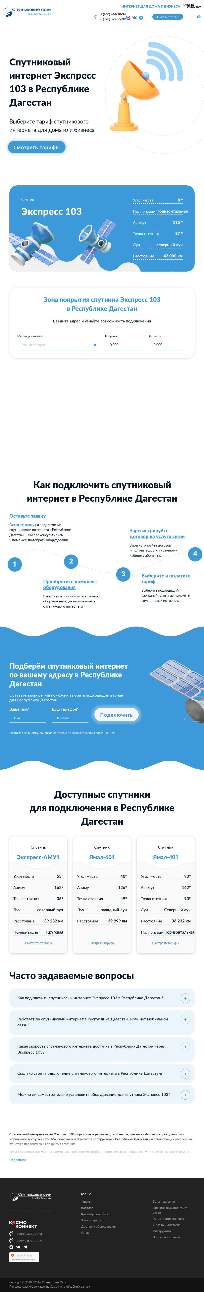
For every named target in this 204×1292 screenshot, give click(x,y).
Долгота (155, 336)
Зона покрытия (92, 1220)
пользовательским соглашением (91, 732)
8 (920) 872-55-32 (113, 19)
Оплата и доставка (166, 1225)
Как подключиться (95, 1214)
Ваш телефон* (65, 710)
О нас (85, 1232)
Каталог (87, 1208)
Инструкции (162, 1231)
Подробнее (17, 1160)
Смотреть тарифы (38, 943)
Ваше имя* (19, 710)
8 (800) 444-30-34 (113, 14)
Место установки (30, 336)
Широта (111, 336)
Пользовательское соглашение (29, 1286)
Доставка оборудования (99, 1226)
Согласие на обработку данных (70, 1286)
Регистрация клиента (168, 1218)
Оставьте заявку (27, 516)
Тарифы (86, 1201)
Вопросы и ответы (166, 1237)
